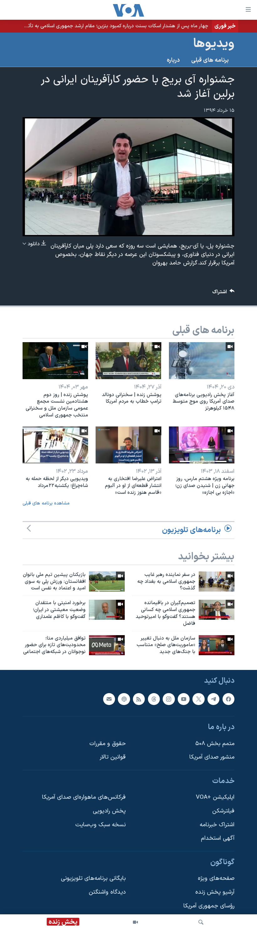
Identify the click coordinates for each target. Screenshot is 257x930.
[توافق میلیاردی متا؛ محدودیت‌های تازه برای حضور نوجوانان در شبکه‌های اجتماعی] (107, 645)
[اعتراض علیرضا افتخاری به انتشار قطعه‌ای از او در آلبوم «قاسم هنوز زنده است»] (128, 444)
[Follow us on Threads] (154, 699)
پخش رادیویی (109, 811)
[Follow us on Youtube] (184, 699)
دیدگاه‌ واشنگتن (107, 892)
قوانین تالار (113, 757)
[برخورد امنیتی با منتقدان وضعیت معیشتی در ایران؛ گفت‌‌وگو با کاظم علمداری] (107, 610)
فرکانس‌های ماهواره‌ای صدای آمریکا (84, 797)
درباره (173, 60)
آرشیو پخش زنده (214, 892)
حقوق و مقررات (107, 743)
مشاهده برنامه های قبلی (46, 503)
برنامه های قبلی (210, 60)
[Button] (223, 293)
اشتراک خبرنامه (217, 825)
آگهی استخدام (217, 838)
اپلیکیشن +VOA (215, 797)
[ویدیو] (135, 922)
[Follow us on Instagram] (169, 699)
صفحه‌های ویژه (216, 879)
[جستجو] (200, 922)
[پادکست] (124, 699)
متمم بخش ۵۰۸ (214, 743)
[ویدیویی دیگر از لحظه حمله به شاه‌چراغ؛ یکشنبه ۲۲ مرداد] (55, 444)
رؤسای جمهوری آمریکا (208, 906)
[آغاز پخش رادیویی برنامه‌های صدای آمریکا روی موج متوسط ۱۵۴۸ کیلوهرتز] (201, 360)
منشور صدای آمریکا (211, 757)
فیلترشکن (223, 811)
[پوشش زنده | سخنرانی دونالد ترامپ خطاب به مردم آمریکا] (128, 360)
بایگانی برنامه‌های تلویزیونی (93, 879)
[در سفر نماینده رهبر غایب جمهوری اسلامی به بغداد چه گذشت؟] (216, 582)
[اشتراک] (109, 699)
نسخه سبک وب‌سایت (100, 825)
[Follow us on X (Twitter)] (198, 699)
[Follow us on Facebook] (228, 699)
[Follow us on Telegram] (213, 699)
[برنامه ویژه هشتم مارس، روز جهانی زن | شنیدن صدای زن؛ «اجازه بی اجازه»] (201, 444)
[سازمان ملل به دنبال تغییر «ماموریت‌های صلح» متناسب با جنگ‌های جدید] (216, 645)
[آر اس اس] (139, 699)
